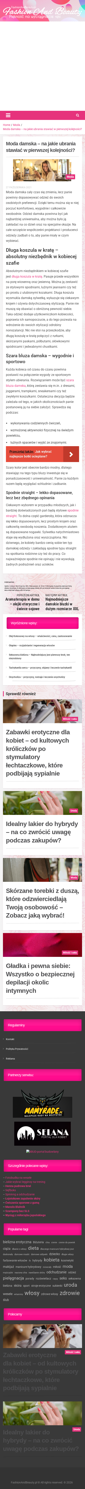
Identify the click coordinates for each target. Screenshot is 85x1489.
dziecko (54, 1254)
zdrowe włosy (49, 1294)
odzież (72, 1272)
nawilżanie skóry (37, 1272)
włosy (32, 1293)
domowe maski (21, 1254)
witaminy (18, 1294)
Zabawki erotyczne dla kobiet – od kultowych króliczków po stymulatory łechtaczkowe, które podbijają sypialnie (38, 753)
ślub (6, 1300)
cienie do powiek (67, 1242)
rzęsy (55, 1279)
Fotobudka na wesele (18, 1177)
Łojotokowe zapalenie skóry (22, 1198)
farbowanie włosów (15, 1260)
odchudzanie (56, 1272)
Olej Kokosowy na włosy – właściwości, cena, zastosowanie (40, 636)
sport (26, 1285)
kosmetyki (67, 1260)
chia (47, 1242)
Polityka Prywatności (17, 1049)
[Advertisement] (42, 66)
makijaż (8, 1267)
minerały (47, 1267)
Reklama (10, 1058)
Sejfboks (10, 1190)
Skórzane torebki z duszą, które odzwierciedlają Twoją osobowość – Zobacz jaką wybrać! (42, 903)
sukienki (57, 1285)
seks (63, 1278)
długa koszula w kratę (27, 276)
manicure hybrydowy (28, 1266)
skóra (18, 1285)
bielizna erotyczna (17, 1242)
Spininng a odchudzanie (20, 1194)
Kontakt (10, 1039)
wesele (7, 1294)
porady (30, 1278)
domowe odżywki (39, 1254)
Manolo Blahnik (15, 1206)
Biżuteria (38, 1242)
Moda (70, 176)
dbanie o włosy (19, 1249)
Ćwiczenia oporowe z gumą (22, 1202)
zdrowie (70, 1293)
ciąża (6, 1249)
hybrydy (37, 1260)
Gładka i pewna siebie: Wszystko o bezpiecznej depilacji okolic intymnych (40, 978)
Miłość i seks (70, 719)
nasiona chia (21, 1272)
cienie (54, 1242)
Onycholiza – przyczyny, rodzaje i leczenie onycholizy (37, 677)
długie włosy (67, 1254)
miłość (57, 1266)
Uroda (74, 810)
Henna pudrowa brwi (18, 1186)
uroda (70, 1285)
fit (30, 1260)
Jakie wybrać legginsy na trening (25, 1181)
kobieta (52, 1260)
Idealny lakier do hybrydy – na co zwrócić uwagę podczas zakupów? (42, 832)
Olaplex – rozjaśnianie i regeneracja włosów (32, 645)
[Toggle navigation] (8, 115)
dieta (33, 1248)
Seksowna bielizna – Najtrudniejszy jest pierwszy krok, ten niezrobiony (39, 656)
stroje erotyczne (41, 1285)
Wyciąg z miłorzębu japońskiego (25, 1215)
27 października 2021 (19, 187)
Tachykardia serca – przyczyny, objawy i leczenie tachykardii (40, 667)
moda (68, 1266)
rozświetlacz (43, 1278)
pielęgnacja (13, 1278)
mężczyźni (8, 1272)
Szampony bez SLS (17, 1211)
